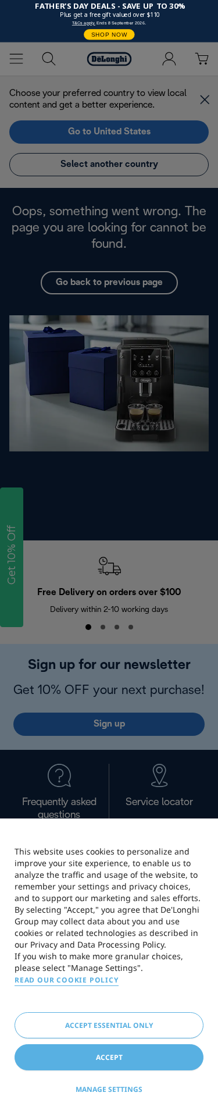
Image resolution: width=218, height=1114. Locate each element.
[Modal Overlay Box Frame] (109, 21)
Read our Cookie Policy (67, 980)
